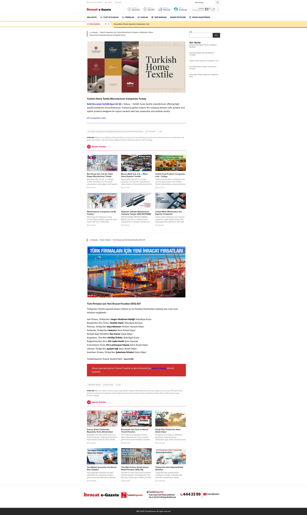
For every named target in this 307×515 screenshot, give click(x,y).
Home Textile (96, 140)
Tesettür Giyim (159, 393)
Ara (190, 32)
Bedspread (116, 137)
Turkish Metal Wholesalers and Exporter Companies (168, 212)
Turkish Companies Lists (108, 32)
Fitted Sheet (177, 137)
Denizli (161, 137)
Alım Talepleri (102, 391)
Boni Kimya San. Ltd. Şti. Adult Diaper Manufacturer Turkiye (100, 175)
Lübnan (114, 393)
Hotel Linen (104, 140)
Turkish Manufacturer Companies (128, 32)
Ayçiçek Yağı (118, 391)
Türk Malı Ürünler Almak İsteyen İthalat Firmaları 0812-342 (135, 468)
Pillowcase (131, 140)
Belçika (141, 391)
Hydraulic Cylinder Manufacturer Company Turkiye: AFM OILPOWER (136, 212)
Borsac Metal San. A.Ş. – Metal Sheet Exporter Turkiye (134, 175)
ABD (96, 391)
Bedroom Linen (100, 137)
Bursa (122, 137)
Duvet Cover (168, 137)
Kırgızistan (107, 393)
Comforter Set (129, 137)
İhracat (102, 240)
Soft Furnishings (147, 140)
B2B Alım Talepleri (129, 391)
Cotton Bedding (140, 137)
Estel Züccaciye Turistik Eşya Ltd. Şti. (104, 104)
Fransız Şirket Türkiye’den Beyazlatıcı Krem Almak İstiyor (100, 430)
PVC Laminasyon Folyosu (137, 393)
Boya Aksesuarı (149, 391)
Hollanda (98, 393)
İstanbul (111, 140)
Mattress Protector (121, 140)
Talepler (107, 240)
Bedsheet (109, 137)
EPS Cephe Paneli (176, 391)
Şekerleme (149, 393)
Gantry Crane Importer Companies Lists (204, 61)
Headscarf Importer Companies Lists (128, 24)
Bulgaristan (158, 391)
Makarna (120, 393)
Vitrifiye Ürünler (169, 393)
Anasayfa (94, 32)
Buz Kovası (166, 391)
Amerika (110, 391)
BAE (136, 391)
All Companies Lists (96, 118)
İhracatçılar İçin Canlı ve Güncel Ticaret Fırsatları (134, 430)
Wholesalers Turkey (146, 32)
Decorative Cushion (152, 137)
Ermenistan (90, 393)
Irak (102, 393)
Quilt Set (138, 140)
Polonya (126, 393)
